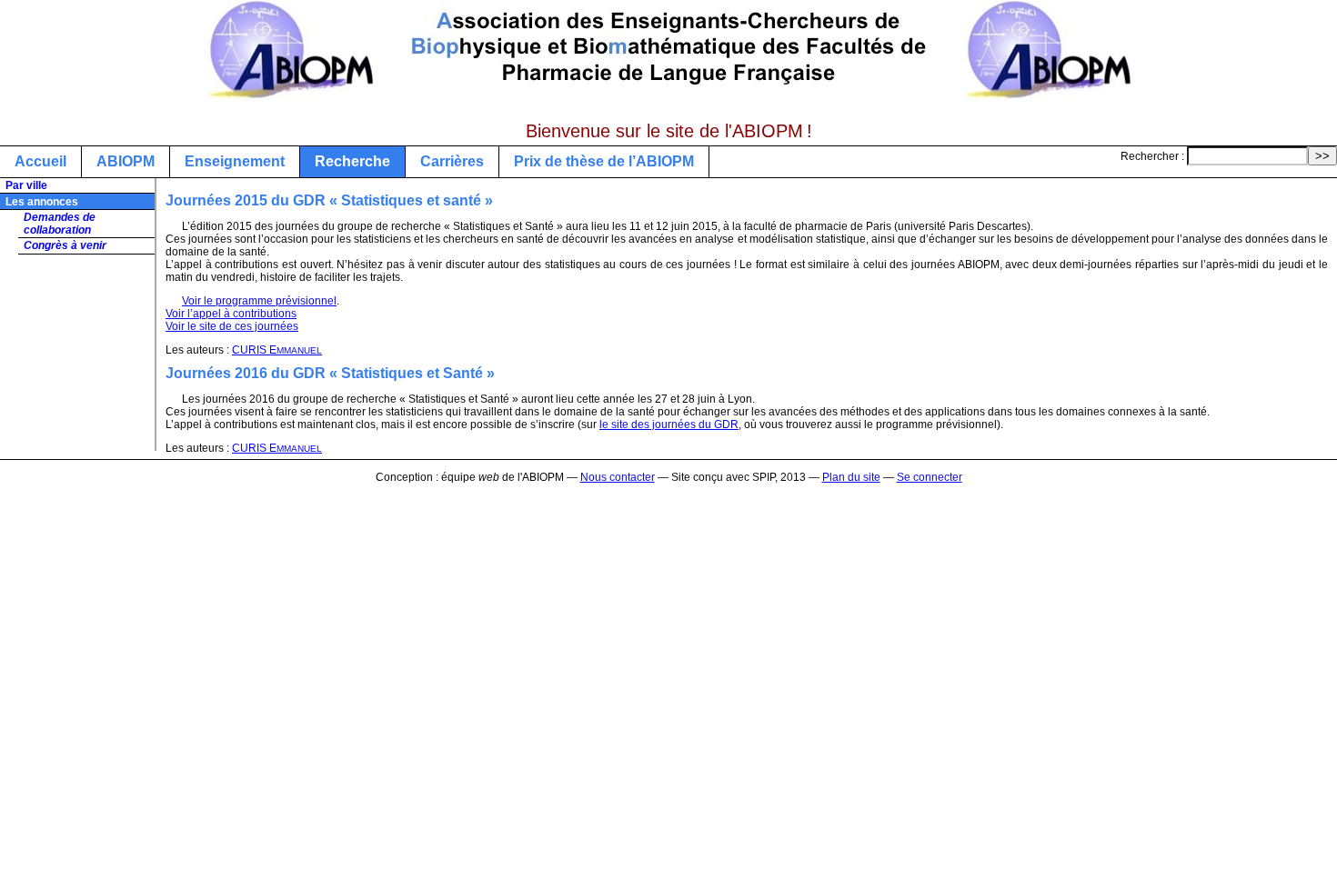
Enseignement (235, 161)
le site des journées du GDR (669, 424)
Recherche (352, 161)
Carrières (452, 161)
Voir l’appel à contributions (231, 313)
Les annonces (41, 201)
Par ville (26, 185)
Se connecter (929, 477)
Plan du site (851, 477)
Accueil (40, 161)
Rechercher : (1152, 156)
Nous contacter (617, 477)
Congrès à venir (65, 245)
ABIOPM (125, 161)
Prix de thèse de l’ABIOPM (604, 161)
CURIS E (277, 350)
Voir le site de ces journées (232, 326)
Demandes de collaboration (60, 223)
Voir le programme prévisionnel (259, 301)
